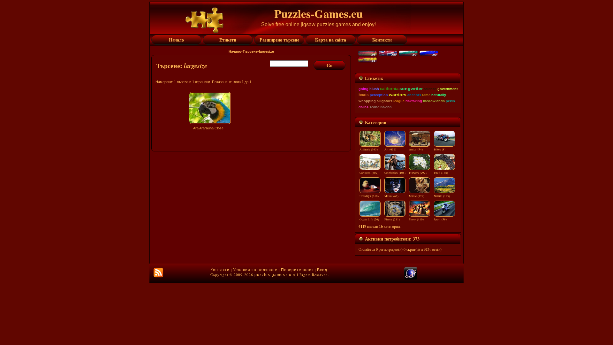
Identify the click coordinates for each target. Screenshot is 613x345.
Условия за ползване (255, 270)
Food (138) (441, 173)
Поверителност (297, 270)
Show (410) (416, 219)
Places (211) (392, 219)
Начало (235, 51)
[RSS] (158, 272)
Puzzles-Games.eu (318, 13)
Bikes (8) (439, 149)
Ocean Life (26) (369, 219)
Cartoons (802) (368, 173)
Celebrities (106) (394, 173)
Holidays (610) (369, 196)
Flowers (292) (418, 173)
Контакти (220, 270)
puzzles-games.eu (272, 274)
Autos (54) (416, 149)
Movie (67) (391, 196)
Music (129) (416, 196)
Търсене (250, 51)
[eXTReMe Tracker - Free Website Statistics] (410, 278)
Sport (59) (440, 219)
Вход (322, 270)
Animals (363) (368, 149)
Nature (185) (442, 196)
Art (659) (390, 149)
